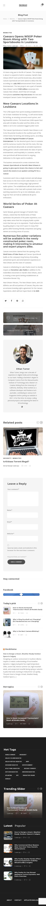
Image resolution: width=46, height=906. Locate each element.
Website (10, 533)
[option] (23, 447)
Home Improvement (24, 328)
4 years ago (14, 46)
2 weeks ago (17, 866)
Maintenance (19, 316)
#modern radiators (28, 772)
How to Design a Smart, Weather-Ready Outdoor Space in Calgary (22, 655)
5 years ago (16, 466)
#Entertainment (27, 765)
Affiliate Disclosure (32, 900)
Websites (12, 19)
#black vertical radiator (13, 761)
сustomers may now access (22, 95)
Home (5, 19)
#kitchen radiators (11, 772)
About (9, 900)
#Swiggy (7, 779)
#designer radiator (11, 765)
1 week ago (17, 837)
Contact (18, 900)
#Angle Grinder (10, 754)
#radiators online (29, 775)
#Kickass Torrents (30, 768)
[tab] (8, 825)
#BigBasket (23, 754)
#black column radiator (13, 758)
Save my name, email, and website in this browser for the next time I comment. (22, 549)
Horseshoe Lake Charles (19, 270)
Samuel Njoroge (7, 466)
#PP (17, 775)
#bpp (27, 761)
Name (9, 510)
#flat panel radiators (12, 768)
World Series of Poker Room (13, 254)
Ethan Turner (7, 46)
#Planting (8, 775)
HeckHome (11, 649)
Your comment (13, 489)
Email (9, 522)
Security (7, 458)
